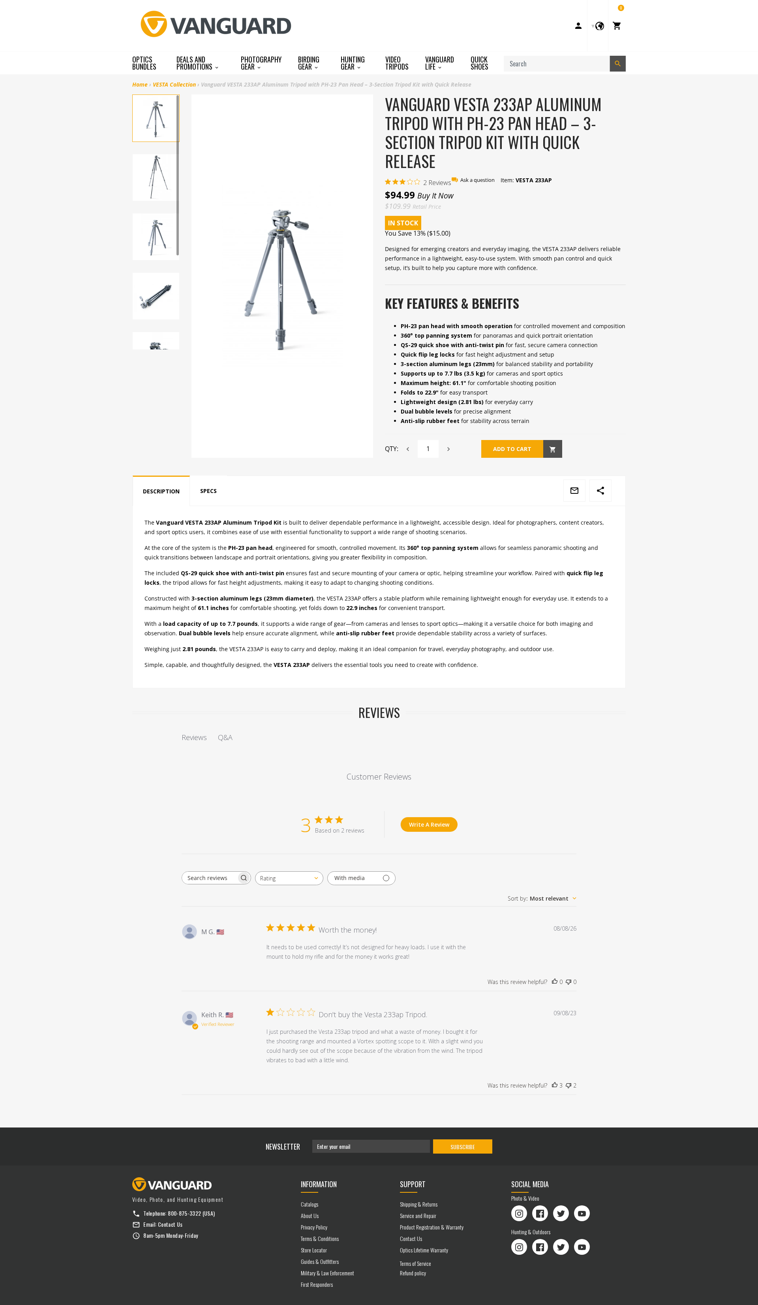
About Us (310, 1215)
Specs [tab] (208, 491)
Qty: (391, 448)
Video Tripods (397, 63)
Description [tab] (161, 491)
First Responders (317, 1284)
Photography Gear (261, 63)
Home (140, 84)
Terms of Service (415, 1263)
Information (319, 1184)
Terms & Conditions (320, 1238)
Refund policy (413, 1273)
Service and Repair (418, 1215)
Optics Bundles (144, 63)
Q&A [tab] (225, 737)
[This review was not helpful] (568, 1085)
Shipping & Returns (418, 1204)
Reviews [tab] (194, 737)
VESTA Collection (174, 84)
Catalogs (309, 1204)
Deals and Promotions (195, 63)
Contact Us (170, 1224)
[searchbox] (209, 878)
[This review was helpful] (554, 1085)
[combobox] (289, 878)
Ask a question (477, 180)
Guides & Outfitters (320, 1261)
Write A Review (429, 824)
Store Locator (314, 1250)
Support (413, 1184)
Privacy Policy (314, 1227)
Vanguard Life (439, 63)
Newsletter (283, 1146)
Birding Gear (308, 63)
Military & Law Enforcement (327, 1273)
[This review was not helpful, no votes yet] (568, 982)
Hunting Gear (353, 63)
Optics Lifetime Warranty (424, 1250)
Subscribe (462, 1147)
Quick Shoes (479, 63)
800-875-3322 (184, 1213)
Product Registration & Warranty (431, 1227)
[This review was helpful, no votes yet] (554, 982)
